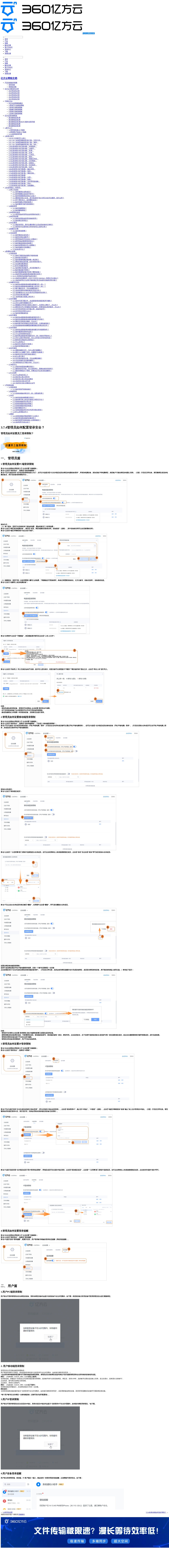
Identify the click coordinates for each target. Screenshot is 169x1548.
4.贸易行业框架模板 (15, 111)
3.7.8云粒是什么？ (19, 249)
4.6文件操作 (13, 348)
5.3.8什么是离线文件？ (20, 412)
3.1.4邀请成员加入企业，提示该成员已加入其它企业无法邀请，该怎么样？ (38, 198)
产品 (6, 41)
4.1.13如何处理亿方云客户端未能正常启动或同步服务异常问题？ (35, 280)
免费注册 (8, 53)
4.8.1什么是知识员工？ (20, 375)
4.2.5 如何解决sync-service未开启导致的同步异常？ (30, 292)
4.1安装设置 (13, 253)
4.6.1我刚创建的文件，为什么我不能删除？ (27, 350)
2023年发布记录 (14, 95)
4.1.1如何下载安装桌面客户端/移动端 (25, 255)
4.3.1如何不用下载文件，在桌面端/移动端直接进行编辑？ (32, 301)
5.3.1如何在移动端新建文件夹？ (23, 397)
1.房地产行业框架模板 (16, 105)
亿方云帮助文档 (88, 33)
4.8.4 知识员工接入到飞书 (21, 381)
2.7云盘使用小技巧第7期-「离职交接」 (22, 173)
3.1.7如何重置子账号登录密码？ (23, 204)
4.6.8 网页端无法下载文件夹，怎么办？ (26, 362)
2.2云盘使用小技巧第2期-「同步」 (20, 183)
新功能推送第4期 (14, 124)
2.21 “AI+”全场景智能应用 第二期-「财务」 (23, 142)
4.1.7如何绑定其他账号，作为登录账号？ (27, 268)
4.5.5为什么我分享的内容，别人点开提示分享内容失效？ (32, 338)
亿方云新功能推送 (11, 115)
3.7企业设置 (13, 233)
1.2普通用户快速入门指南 (17, 132)
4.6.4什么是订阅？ (19, 356)
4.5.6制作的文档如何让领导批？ (23, 340)
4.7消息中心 (13, 364)
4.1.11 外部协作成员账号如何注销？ (25, 276)
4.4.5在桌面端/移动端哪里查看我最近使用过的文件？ (31, 325)
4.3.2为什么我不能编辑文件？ (23, 303)
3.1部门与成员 (13, 189)
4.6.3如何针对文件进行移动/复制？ (24, 354)
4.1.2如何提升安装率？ (20, 257)
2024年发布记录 (14, 93)
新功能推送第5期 (14, 126)
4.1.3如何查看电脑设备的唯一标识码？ (26, 259)
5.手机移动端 (9, 385)
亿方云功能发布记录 (12, 89)
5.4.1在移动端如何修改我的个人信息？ (26, 416)
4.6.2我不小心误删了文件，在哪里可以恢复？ (28, 352)
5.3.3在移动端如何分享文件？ (23, 401)
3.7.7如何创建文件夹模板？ (22, 247)
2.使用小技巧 (9, 136)
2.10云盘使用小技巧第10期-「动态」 (21, 167)
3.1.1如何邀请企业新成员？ (22, 192)
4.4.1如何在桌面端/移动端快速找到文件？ (27, 317)
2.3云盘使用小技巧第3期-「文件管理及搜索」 (24, 181)
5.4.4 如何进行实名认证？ (21, 422)
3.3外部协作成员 (14, 212)
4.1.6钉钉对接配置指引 (20, 266)
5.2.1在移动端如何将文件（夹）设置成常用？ (28, 393)
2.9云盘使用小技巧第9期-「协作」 (20, 171)
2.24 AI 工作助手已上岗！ (17, 138)
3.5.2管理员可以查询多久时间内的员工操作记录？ (30, 226)
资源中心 (8, 49)
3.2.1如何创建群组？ (20, 208)
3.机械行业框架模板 (15, 109)
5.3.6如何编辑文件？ (20, 408)
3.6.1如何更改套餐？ (20, 231)
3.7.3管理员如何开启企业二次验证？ (25, 239)
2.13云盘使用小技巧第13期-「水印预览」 (23, 161)
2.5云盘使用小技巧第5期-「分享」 (20, 177)
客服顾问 (21, 1514)
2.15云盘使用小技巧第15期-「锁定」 (21, 157)
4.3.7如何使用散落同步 (20, 313)
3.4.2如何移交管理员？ (20, 220)
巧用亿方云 (9, 101)
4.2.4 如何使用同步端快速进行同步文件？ (27, 290)
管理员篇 (12, 85)
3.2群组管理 (13, 206)
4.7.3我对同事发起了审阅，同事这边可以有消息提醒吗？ (32, 371)
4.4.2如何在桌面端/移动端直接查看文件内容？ (28, 319)
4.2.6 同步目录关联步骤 (21, 294)
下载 (6, 51)
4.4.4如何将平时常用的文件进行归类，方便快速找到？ (31, 323)
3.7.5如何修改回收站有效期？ (23, 243)
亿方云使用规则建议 (16, 103)
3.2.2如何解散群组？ (20, 210)
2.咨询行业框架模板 (15, 107)
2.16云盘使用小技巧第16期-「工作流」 (22, 154)
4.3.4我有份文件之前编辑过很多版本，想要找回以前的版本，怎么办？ (37, 307)
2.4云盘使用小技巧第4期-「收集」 (20, 179)
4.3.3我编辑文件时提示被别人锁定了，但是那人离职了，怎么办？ (35, 305)
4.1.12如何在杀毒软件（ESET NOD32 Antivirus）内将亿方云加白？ (35, 278)
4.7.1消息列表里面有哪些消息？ (23, 366)
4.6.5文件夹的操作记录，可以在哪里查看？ (27, 358)
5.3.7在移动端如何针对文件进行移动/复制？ (28, 410)
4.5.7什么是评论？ (19, 342)
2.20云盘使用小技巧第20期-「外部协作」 (23, 146)
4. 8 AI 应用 (12, 373)
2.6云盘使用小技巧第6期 (17, 175)
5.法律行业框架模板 (15, 113)
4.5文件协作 (13, 327)
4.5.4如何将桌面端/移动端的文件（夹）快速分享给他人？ (32, 336)
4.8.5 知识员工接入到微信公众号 (24, 383)
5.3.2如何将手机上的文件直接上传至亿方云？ (28, 399)
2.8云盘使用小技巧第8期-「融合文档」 (22, 169)
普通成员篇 (12, 87)
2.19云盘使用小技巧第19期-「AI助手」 (22, 148)
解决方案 (8, 45)
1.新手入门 (8, 128)
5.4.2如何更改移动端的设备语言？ (24, 418)
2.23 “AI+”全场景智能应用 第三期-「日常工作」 (25, 140)
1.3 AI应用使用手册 (15, 134)
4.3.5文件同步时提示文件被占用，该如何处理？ (29, 309)
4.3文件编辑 (13, 299)
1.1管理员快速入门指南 (17, 130)
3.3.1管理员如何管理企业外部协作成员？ (27, 214)
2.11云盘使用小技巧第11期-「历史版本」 (23, 165)
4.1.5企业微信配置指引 (20, 264)
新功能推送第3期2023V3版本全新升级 (22, 122)
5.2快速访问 (13, 391)
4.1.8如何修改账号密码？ (21, 270)
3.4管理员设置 (13, 216)
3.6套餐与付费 (13, 229)
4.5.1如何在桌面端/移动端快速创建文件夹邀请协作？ (31, 329)
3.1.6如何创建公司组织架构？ (23, 202)
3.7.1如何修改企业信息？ (21, 235)
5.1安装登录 (13, 387)
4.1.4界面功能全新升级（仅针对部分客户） (27, 261)
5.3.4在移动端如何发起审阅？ (23, 403)
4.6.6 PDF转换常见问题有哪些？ (24, 360)
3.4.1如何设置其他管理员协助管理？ (25, 218)
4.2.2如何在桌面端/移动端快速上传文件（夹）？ (29, 286)
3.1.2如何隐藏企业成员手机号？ (23, 194)
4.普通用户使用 (10, 251)
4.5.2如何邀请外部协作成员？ (23, 331)
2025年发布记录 (14, 91)
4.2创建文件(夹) (14, 282)
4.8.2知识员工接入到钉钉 (21, 377)
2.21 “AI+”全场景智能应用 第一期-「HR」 (23, 144)
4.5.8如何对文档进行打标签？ (23, 344)
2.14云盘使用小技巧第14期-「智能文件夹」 (23, 159)
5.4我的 (11, 414)
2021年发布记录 (14, 99)
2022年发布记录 (14, 97)
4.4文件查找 (13, 315)
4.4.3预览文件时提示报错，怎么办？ (25, 321)
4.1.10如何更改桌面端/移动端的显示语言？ (27, 274)
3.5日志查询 (13, 222)
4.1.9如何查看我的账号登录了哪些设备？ (27, 272)
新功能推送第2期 (14, 120)
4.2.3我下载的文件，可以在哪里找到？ (26, 288)
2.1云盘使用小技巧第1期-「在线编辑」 (22, 185)
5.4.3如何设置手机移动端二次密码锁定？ (27, 420)
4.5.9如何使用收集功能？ (21, 346)
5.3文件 (11, 395)
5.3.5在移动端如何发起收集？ (23, 405)
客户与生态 (9, 47)
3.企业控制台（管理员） (13, 187)
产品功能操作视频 (11, 82)
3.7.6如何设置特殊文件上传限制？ (24, 245)
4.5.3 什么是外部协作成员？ (22, 333)
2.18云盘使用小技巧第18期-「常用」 (21, 150)
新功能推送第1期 (14, 117)
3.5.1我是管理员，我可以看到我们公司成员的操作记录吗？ (33, 224)
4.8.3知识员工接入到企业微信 (23, 379)
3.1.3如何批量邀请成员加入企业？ (24, 196)
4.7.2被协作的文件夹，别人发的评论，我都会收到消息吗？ (33, 368)
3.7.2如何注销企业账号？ (21, 237)
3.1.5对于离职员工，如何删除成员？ (25, 200)
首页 (6, 39)
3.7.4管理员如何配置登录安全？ (23, 241)
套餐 (6, 43)
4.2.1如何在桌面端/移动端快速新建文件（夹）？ (29, 284)
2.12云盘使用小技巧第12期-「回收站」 (22, 163)
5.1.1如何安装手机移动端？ (22, 389)
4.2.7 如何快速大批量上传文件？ (24, 296)
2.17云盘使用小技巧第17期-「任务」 (21, 152)
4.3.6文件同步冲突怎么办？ (22, 311)
